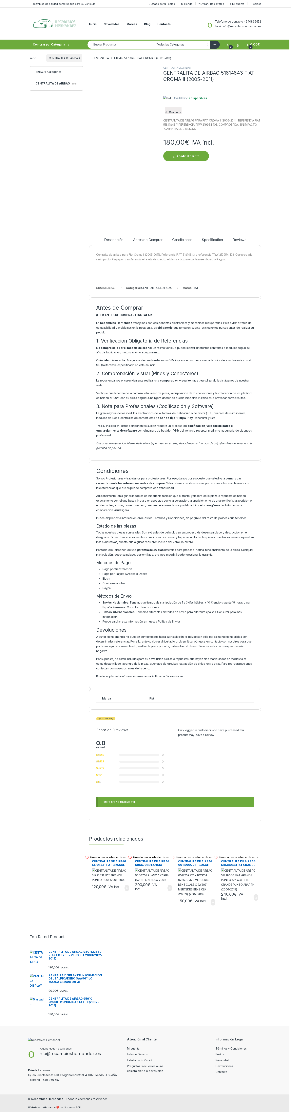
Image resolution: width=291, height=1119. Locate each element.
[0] (228, 44)
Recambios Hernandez (47, 1099)
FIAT (195, 287)
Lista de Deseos (137, 1054)
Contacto (164, 24)
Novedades (112, 24)
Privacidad (222, 1060)
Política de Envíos (169, 621)
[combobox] (120, 45)
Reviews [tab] (239, 240)
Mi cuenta (238, 3)
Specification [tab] (212, 240)
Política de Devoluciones (168, 676)
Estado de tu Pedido (163, 3)
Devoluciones (224, 1066)
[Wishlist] (238, 44)
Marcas (131, 24)
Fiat (151, 698)
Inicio (93, 24)
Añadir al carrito (187, 156)
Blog (147, 24)
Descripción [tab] (113, 240)
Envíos (220, 1054)
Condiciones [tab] (182, 240)
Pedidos (256, 3)
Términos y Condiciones (168, 518)
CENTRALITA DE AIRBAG (64, 58)
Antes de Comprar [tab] (148, 240)
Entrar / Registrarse (212, 3)
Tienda (188, 3)
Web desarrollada (39, 1107)
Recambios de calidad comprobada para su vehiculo (63, 3)
